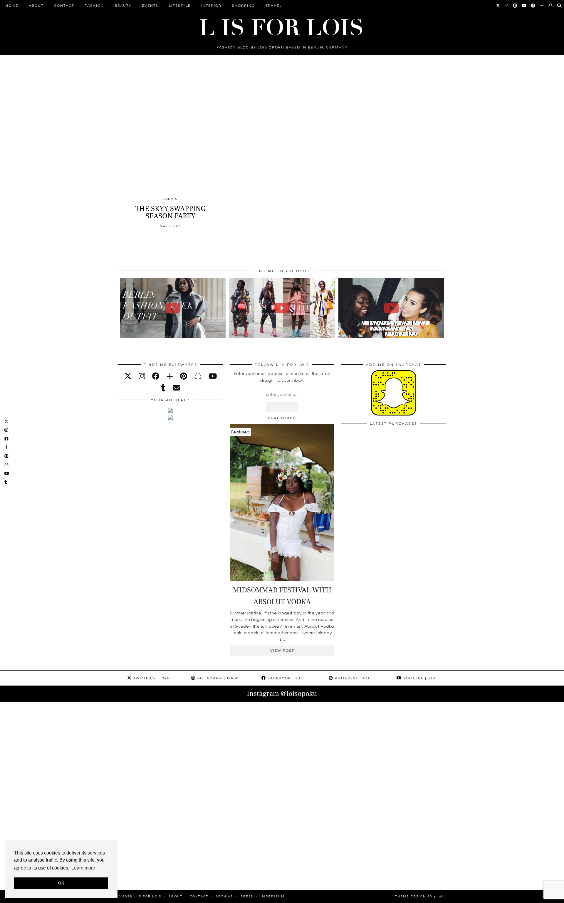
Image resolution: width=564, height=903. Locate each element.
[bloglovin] (170, 376)
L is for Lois (147, 896)
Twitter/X (150, 678)
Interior (211, 6)
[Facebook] (533, 5)
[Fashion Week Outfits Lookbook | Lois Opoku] (282, 308)
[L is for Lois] (282, 24)
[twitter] (128, 376)
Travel (274, 6)
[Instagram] (507, 5)
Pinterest (351, 678)
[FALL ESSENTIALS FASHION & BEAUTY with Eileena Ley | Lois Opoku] (391, 308)
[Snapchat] (550, 5)
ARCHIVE (224, 896)
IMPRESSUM (273, 896)
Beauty (123, 6)
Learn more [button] (83, 867)
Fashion (94, 6)
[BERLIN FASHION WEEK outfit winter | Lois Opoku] (173, 308)
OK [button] (61, 883)
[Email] (176, 387)
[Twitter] (498, 5)
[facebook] (156, 376)
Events (150, 6)
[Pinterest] (515, 5)
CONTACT (64, 6)
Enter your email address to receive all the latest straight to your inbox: (282, 376)
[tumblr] (163, 387)
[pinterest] (183, 376)
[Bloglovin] (542, 5)
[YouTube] (524, 5)
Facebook (284, 678)
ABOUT (36, 6)
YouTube (418, 678)
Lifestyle (180, 6)
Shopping (243, 6)
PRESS (247, 896)
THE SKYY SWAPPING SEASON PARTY (170, 212)
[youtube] (213, 376)
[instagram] (142, 376)
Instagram (217, 678)
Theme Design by (420, 896)
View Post (282, 651)
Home (11, 6)
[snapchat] (198, 376)
